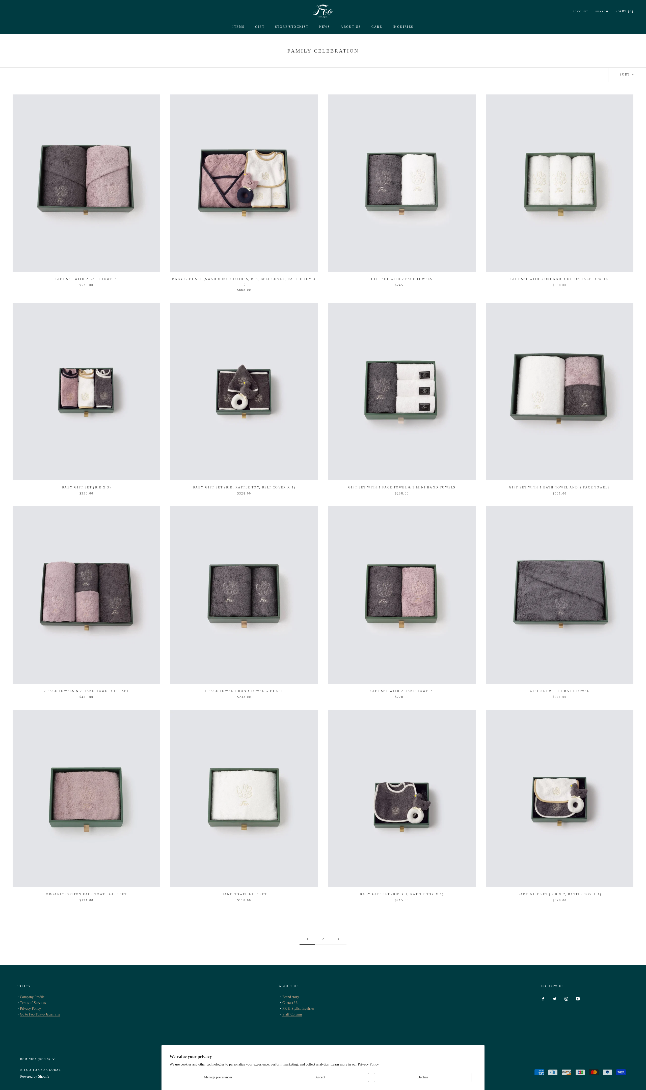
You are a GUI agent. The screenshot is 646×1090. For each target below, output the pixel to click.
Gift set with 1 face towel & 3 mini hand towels (402, 487)
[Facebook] (543, 998)
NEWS (324, 27)
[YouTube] (578, 998)
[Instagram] (566, 998)
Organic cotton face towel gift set (86, 894)
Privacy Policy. (369, 1064)
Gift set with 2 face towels (402, 279)
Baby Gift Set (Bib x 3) (86, 487)
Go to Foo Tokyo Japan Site (40, 1014)
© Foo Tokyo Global (40, 1069)
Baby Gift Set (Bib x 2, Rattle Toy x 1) (560, 894)
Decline (422, 1077)
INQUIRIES (403, 27)
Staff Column (292, 1014)
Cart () (624, 11)
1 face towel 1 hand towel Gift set (244, 691)
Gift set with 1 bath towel (559, 691)
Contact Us (290, 1003)
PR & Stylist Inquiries (298, 1008)
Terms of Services (33, 1003)
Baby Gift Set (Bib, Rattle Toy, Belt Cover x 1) (244, 487)
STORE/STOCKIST (292, 27)
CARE (376, 27)
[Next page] (338, 939)
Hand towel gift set (244, 894)
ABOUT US (351, 27)
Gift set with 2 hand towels (401, 691)
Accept (320, 1077)
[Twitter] (554, 998)
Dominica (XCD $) (35, 1059)
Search (601, 11)
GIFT (259, 27)
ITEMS (238, 27)
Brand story (290, 997)
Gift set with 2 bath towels (86, 279)
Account (580, 11)
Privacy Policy (30, 1008)
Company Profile (32, 997)
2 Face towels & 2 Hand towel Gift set (86, 691)
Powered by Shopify (34, 1076)
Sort (625, 74)
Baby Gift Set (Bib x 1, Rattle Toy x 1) (402, 894)
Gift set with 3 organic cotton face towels (559, 279)
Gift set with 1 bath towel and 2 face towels (559, 487)
